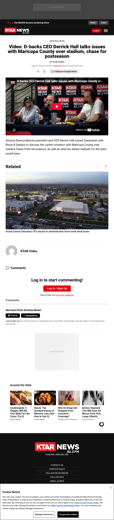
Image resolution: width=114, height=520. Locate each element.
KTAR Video (28, 251)
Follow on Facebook (57, 473)
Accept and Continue (68, 514)
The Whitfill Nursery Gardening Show (31, 23)
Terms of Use (80, 503)
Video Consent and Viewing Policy (65, 505)
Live (9, 23)
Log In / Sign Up (57, 288)
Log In (96, 30)
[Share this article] (38, 71)
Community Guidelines (64, 295)
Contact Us (57, 465)
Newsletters (32, 315)
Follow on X (57, 477)
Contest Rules (57, 469)
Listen (103, 23)
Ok (111, 488)
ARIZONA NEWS (57, 41)
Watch (93, 23)
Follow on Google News (66, 71)
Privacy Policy (93, 503)
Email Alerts (57, 481)
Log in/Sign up (12, 321)
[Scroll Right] (105, 166)
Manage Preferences (44, 514)
